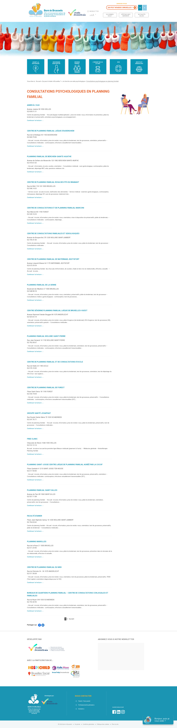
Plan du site (115, 724)
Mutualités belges (141, 15)
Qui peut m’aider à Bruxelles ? (120, 7)
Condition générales (88, 724)
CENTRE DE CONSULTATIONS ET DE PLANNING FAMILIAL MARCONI (55, 208)
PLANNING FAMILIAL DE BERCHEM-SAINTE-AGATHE (49, 156)
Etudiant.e (81, 709)
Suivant (71, 619)
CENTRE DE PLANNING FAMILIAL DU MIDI (44, 567)
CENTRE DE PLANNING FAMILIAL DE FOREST (46, 387)
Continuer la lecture (35, 120)
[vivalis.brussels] (77, 12)
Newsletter (94, 11)
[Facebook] (39, 625)
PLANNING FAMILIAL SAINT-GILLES (42, 490)
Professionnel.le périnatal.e (86, 705)
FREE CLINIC (32, 439)
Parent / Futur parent (84, 701)
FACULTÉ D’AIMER (34, 516)
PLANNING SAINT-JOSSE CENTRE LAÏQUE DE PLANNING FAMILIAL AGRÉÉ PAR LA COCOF (65, 464)
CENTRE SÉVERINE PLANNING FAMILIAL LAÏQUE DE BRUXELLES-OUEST (57, 310)
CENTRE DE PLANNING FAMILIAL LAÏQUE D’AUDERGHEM (50, 131)
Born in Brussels (53, 10)
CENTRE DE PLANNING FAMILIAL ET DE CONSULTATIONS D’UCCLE (55, 362)
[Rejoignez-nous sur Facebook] (114, 713)
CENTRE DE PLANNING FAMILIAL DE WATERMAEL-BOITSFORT (53, 259)
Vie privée (77, 724)
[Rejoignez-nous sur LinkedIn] (118, 713)
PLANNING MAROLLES (36, 541)
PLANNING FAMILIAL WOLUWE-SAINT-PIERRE (46, 336)
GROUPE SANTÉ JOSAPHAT (39, 413)
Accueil (38, 81)
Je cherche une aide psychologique (73, 81)
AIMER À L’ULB (33, 105)
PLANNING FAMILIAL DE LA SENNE (41, 285)
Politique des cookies (103, 724)
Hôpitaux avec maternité (125, 15)
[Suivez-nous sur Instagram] (123, 713)
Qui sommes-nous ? (110, 15)
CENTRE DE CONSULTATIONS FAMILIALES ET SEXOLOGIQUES (53, 233)
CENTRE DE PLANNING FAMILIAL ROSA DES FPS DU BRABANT (53, 182)
